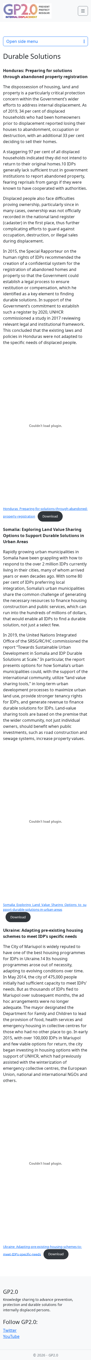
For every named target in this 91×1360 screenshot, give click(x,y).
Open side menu (22, 41)
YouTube (11, 1336)
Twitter (10, 1330)
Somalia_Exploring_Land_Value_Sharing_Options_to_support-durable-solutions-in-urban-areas (44, 907)
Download (50, 516)
